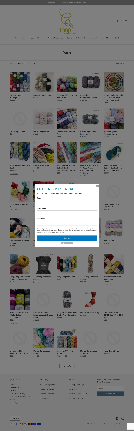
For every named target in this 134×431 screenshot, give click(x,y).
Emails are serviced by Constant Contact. (54, 232)
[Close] (97, 186)
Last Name (41, 218)
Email (39, 198)
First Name (41, 208)
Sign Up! (67, 238)
